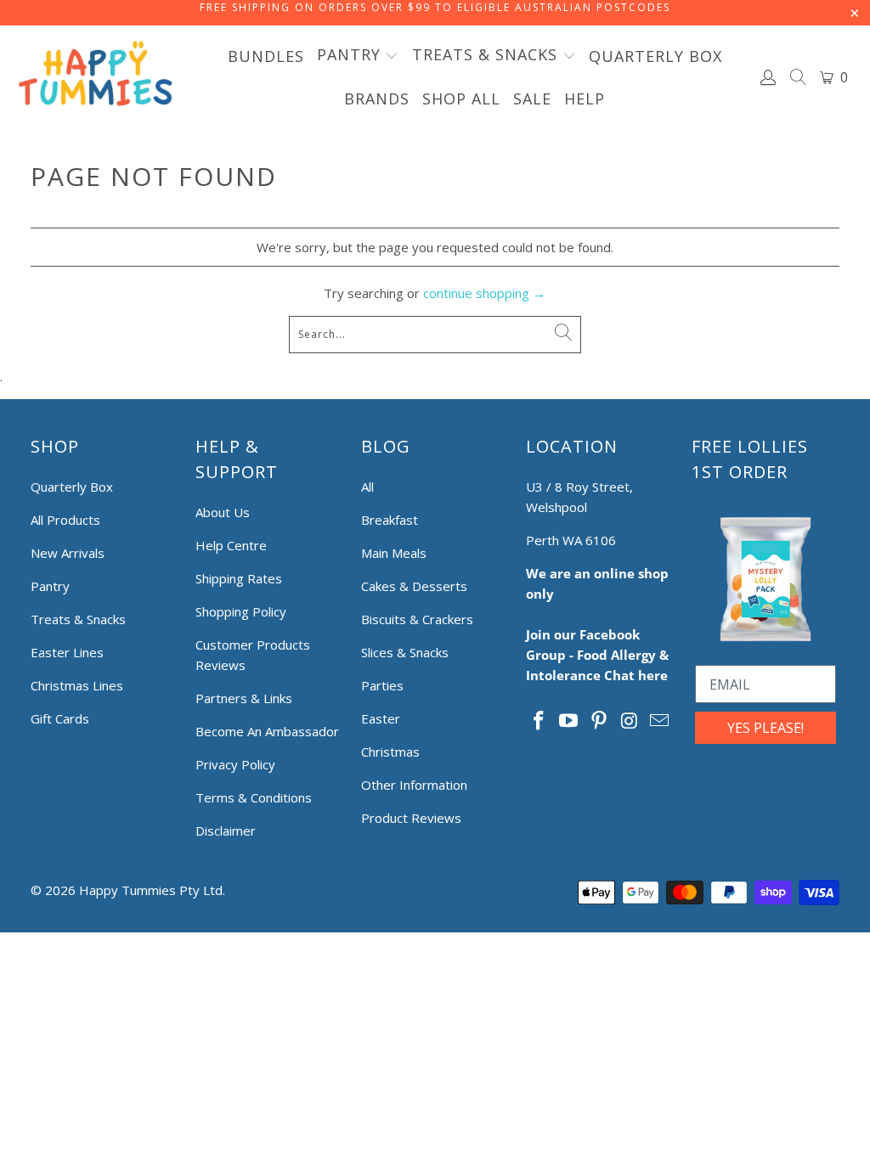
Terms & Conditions (253, 797)
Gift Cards (60, 718)
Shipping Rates (238, 578)
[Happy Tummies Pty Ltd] (95, 77)
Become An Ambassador (267, 731)
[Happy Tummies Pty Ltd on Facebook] (538, 721)
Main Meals (394, 552)
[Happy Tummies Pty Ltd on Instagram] (629, 721)
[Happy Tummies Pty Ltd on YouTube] (569, 721)
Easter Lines (67, 652)
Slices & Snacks (405, 652)
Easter (380, 718)
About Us (222, 512)
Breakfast (389, 519)
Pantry (50, 585)
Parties (382, 685)
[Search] (799, 78)
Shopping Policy (240, 611)
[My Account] (769, 77)
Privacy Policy (235, 764)
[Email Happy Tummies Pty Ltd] (660, 721)
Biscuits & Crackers (417, 619)
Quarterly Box (72, 486)
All (367, 486)
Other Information (414, 784)
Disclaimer (225, 830)
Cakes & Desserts (414, 585)
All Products (65, 519)
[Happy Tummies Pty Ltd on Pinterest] (600, 721)
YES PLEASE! (765, 727)
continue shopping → (484, 292)
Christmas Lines (77, 685)
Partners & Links (243, 698)
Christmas (390, 751)
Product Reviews (411, 817)
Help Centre (231, 545)
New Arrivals (68, 552)
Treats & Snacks (78, 619)
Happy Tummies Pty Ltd (151, 889)
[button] (358, 56)
